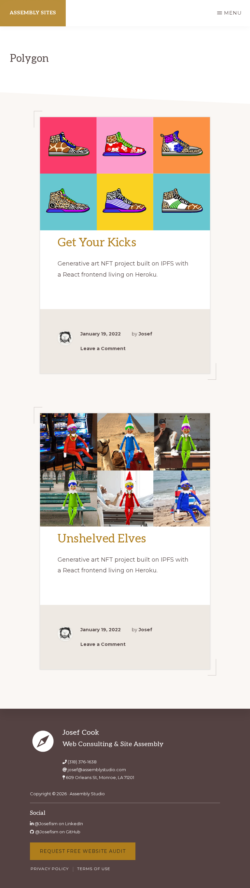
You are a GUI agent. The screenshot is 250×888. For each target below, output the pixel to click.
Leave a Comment (103, 348)
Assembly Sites (33, 13)
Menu (233, 13)
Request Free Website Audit (83, 851)
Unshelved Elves (102, 539)
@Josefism (46, 823)
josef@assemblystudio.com (97, 769)
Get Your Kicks (97, 243)
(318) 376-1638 (82, 761)
